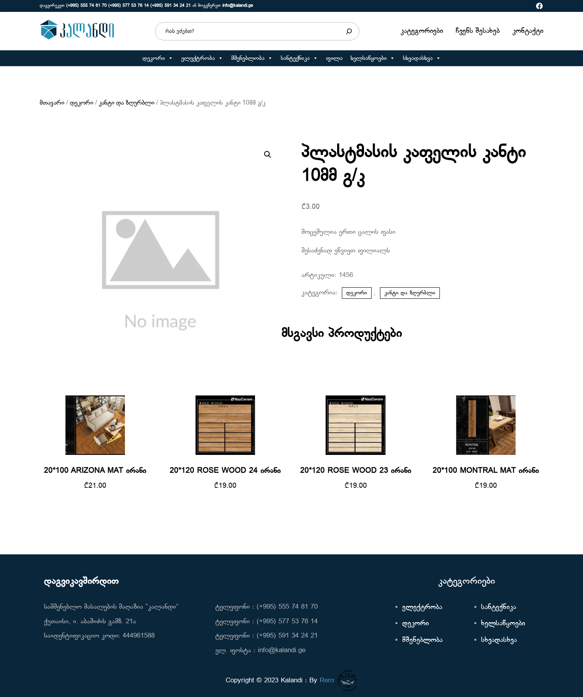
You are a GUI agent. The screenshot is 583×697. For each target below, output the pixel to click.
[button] (170, 58)
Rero (327, 680)
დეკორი (153, 58)
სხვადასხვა (418, 58)
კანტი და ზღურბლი (126, 103)
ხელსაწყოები (369, 58)
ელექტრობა (198, 58)
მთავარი (52, 103)
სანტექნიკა (295, 58)
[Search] (349, 31)
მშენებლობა (248, 58)
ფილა (334, 58)
